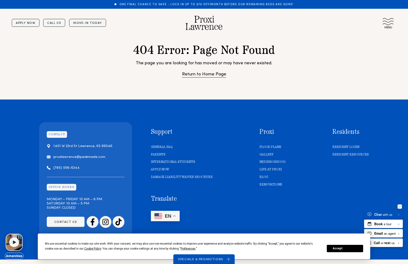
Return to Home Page (204, 74)
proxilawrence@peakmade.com (79, 157)
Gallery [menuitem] (266, 154)
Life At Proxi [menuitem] (270, 169)
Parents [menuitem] (158, 154)
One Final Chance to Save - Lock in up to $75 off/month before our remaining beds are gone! (205, 4)
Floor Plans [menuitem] (270, 147)
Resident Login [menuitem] (345, 147)
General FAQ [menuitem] (162, 147)
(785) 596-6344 (66, 168)
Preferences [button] (188, 248)
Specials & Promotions (200, 259)
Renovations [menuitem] (270, 184)
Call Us (54, 23)
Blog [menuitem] (263, 177)
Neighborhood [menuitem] (272, 162)
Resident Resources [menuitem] (350, 154)
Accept (338, 248)
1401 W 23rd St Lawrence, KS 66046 (82, 146)
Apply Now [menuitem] (160, 169)
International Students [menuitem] (173, 162)
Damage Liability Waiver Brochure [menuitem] (182, 177)
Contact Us (65, 222)
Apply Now (25, 23)
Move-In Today (87, 23)
